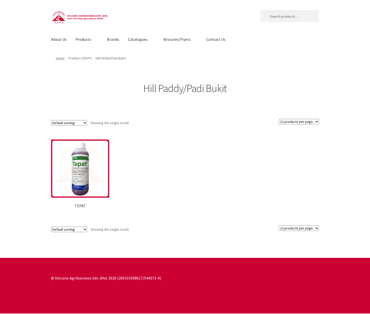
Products (83, 39)
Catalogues (137, 39)
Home (60, 58)
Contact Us (216, 39)
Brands (113, 39)
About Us (59, 39)
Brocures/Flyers (177, 39)
